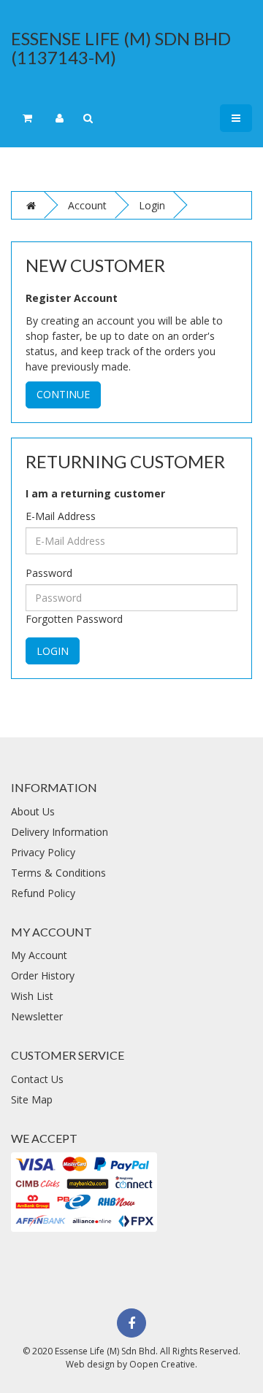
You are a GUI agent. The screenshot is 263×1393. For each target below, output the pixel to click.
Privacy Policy (43, 852)
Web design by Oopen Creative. (131, 1364)
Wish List (32, 996)
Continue (63, 394)
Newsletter (37, 1016)
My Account (39, 955)
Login (152, 205)
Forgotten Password (74, 619)
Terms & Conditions (58, 873)
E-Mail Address (61, 516)
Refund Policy (43, 893)
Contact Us (37, 1079)
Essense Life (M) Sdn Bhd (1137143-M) (121, 48)
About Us (33, 811)
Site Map (32, 1099)
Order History (43, 975)
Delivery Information (59, 832)
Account (87, 205)
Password (49, 573)
